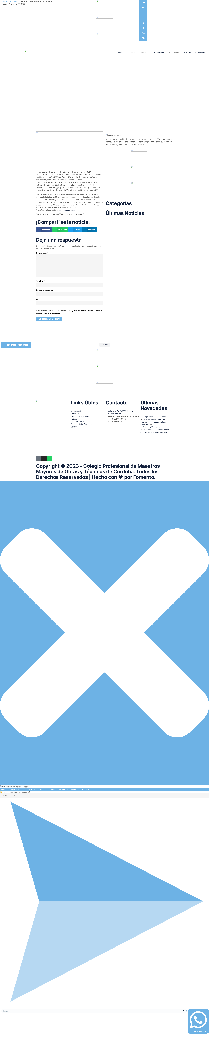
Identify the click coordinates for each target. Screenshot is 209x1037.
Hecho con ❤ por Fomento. (123, 477)
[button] (44, 229)
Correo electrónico (45, 290)
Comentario (42, 253)
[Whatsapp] (49, 458)
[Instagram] (44, 458)
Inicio (120, 52)
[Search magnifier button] (184, 1010)
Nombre (40, 281)
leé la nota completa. (66, 210)
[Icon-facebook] (38, 458)
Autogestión (159, 52)
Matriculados (200, 52)
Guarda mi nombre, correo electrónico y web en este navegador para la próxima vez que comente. (69, 312)
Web (38, 299)
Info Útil (187, 52)
